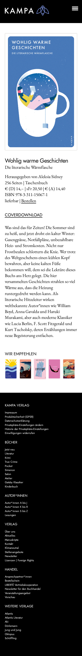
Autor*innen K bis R (16, 507)
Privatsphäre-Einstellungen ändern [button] (24, 425)
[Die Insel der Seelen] (25, 369)
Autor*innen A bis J (16, 503)
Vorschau (10, 597)
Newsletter (11, 556)
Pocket (8, 466)
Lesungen (10, 515)
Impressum (11, 412)
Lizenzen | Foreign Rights (19, 560)
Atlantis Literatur (14, 618)
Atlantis (9, 614)
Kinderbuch (11, 486)
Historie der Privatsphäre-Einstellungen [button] (27, 429)
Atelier (8, 478)
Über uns (10, 532)
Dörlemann (11, 626)
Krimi (8, 458)
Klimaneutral (12, 548)
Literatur (9, 454)
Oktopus (9, 634)
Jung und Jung (13, 630)
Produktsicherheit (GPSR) (19, 417)
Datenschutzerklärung (17, 421)
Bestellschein (12, 581)
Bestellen (28, 200)
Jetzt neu (10, 449)
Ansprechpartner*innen (18, 577)
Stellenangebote (14, 552)
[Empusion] (40, 369)
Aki (6, 622)
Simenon (10, 470)
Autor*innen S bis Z (16, 511)
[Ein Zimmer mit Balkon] (11, 369)
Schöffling (10, 638)
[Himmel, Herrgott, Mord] (69, 369)
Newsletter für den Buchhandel (23, 589)
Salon (8, 474)
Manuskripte (12, 540)
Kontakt (9, 544)
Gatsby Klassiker (14, 482)
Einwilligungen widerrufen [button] (20, 433)
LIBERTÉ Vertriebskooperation (21, 585)
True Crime (11, 462)
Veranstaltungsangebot (17, 593)
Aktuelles (10, 536)
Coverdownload (23, 215)
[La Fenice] (54, 369)
